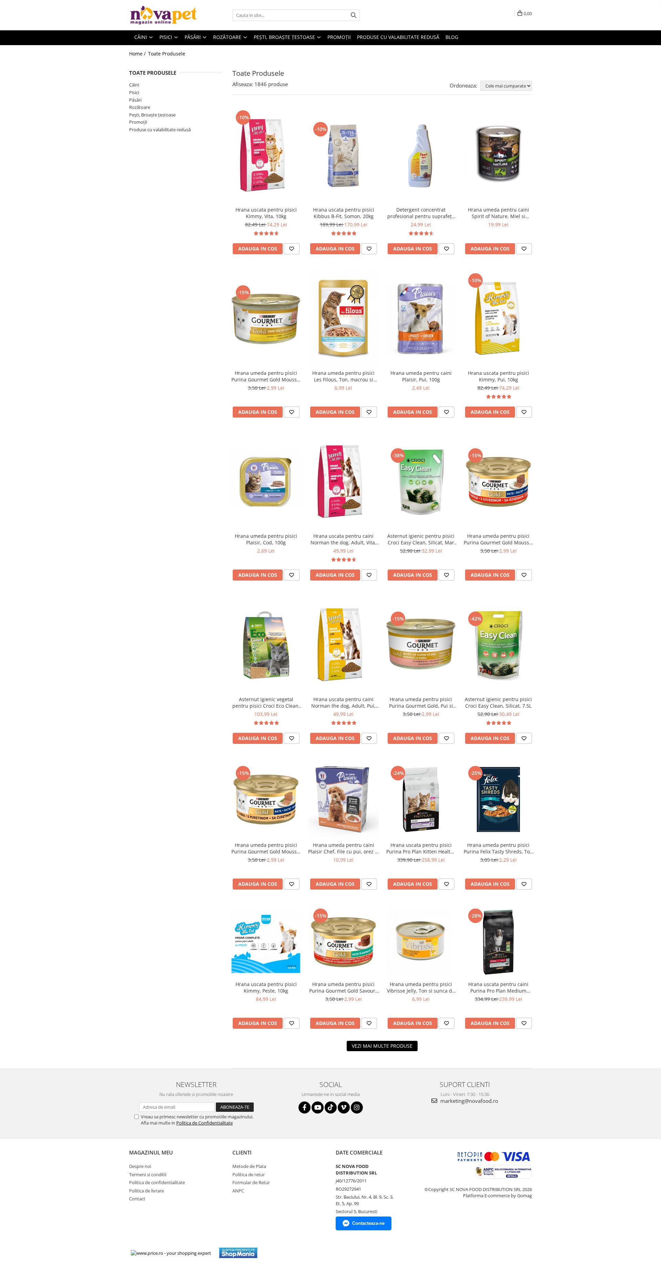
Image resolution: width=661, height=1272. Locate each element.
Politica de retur (248, 1174)
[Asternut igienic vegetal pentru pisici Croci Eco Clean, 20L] (266, 645)
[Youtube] (318, 1107)
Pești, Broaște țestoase (152, 115)
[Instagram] (357, 1107)
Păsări (135, 100)
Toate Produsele (166, 53)
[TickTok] (331, 1107)
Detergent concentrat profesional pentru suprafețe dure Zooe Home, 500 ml (420, 212)
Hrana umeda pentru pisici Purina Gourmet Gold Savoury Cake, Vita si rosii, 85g (343, 987)
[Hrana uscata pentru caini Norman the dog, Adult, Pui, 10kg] (343, 645)
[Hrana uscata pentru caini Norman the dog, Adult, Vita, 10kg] (343, 482)
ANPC (238, 1191)
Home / (138, 53)
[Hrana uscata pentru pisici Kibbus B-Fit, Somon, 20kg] (343, 155)
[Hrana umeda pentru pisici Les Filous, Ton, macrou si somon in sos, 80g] (343, 318)
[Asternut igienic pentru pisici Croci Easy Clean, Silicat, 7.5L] (498, 645)
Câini (134, 85)
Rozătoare (139, 107)
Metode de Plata (249, 1166)
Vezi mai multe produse (382, 1046)
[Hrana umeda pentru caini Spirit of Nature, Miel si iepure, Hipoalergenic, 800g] (498, 155)
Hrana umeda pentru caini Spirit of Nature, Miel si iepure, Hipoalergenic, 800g (498, 212)
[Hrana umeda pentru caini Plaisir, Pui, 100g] (421, 319)
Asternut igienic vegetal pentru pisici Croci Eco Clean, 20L (266, 702)
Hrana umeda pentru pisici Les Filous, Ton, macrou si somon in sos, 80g (343, 376)
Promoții (138, 122)
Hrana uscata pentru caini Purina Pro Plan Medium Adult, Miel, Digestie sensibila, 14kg (498, 987)
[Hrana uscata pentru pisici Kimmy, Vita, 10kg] (266, 156)
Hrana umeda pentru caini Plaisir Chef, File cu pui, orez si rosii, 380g (343, 848)
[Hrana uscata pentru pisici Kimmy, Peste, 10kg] (266, 942)
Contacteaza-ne (368, 1223)
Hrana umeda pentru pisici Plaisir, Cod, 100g (266, 539)
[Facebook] (304, 1107)
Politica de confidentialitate (157, 1182)
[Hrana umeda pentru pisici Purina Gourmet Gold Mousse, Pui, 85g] (266, 319)
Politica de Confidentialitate (204, 1123)
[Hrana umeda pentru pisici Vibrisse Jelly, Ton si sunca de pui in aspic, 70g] (421, 942)
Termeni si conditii (147, 1174)
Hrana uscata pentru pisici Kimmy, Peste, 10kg (266, 987)
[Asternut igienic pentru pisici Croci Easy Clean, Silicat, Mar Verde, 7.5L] (421, 482)
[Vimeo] (344, 1107)
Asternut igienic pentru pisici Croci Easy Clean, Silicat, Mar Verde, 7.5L (420, 539)
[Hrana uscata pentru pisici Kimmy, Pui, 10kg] (498, 318)
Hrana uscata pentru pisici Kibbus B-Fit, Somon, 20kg (343, 212)
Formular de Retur (251, 1182)
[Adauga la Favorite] (292, 248)
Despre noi (140, 1166)
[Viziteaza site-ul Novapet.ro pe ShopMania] (238, 1253)
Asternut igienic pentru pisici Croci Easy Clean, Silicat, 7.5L (498, 702)
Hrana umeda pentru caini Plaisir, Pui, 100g (421, 376)
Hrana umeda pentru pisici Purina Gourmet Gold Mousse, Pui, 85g (266, 376)
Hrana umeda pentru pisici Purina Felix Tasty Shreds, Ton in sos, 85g (498, 848)
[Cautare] (353, 15)
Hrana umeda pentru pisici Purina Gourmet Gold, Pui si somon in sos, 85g (421, 702)
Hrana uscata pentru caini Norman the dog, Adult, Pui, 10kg (343, 702)
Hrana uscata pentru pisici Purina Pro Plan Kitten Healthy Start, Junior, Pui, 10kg (421, 848)
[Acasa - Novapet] (163, 15)
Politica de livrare (146, 1191)
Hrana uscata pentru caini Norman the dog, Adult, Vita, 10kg (343, 539)
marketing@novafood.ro (468, 1100)
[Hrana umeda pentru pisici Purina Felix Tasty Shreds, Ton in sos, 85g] (498, 799)
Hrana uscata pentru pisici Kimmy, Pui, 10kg (498, 376)
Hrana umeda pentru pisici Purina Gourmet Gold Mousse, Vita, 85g (498, 539)
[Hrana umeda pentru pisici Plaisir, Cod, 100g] (266, 482)
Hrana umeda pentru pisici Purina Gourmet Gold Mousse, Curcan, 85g (266, 848)
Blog (451, 37)
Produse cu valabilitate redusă (160, 129)
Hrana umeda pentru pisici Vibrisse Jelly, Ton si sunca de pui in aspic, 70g (421, 987)
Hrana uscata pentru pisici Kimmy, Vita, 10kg (266, 212)
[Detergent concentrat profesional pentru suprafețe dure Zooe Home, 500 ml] (421, 155)
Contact (137, 1199)
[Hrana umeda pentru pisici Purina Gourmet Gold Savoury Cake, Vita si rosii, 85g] (343, 942)
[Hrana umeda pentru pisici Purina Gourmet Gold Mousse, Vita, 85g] (498, 482)
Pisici (134, 92)
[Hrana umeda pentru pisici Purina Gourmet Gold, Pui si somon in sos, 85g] (421, 645)
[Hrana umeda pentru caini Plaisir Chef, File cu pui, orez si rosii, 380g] (343, 799)
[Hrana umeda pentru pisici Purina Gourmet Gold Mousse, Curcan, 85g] (266, 799)
